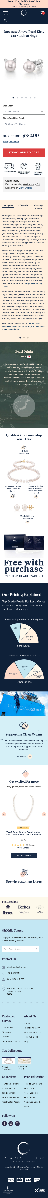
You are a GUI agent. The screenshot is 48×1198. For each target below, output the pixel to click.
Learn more (21, 756)
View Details (26, 187)
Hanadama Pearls (10, 1084)
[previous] (4, 814)
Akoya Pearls (8, 1088)
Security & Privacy (11, 1041)
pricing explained (11, 141)
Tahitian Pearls (9, 1093)
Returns (5, 1037)
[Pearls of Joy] (24, 13)
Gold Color (8, 105)
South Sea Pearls (10, 1097)
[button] (23, 845)
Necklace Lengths (33, 1102)
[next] (44, 814)
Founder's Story (32, 1028)
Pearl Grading (31, 1093)
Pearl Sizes (29, 1097)
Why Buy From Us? (33, 1032)
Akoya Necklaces (9, 326)
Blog (26, 1041)
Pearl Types (30, 1088)
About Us (28, 1023)
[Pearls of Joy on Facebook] (4, 1123)
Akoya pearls (34, 323)
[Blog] (17, 1123)
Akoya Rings (39, 326)
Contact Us (7, 1027)
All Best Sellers (24, 855)
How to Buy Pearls (33, 1084)
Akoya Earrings (25, 326)
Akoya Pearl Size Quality (14, 118)
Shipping (6, 1032)
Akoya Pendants (11, 329)
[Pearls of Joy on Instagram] (10, 1123)
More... (27, 1106)
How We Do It (31, 1037)
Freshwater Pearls (11, 1102)
